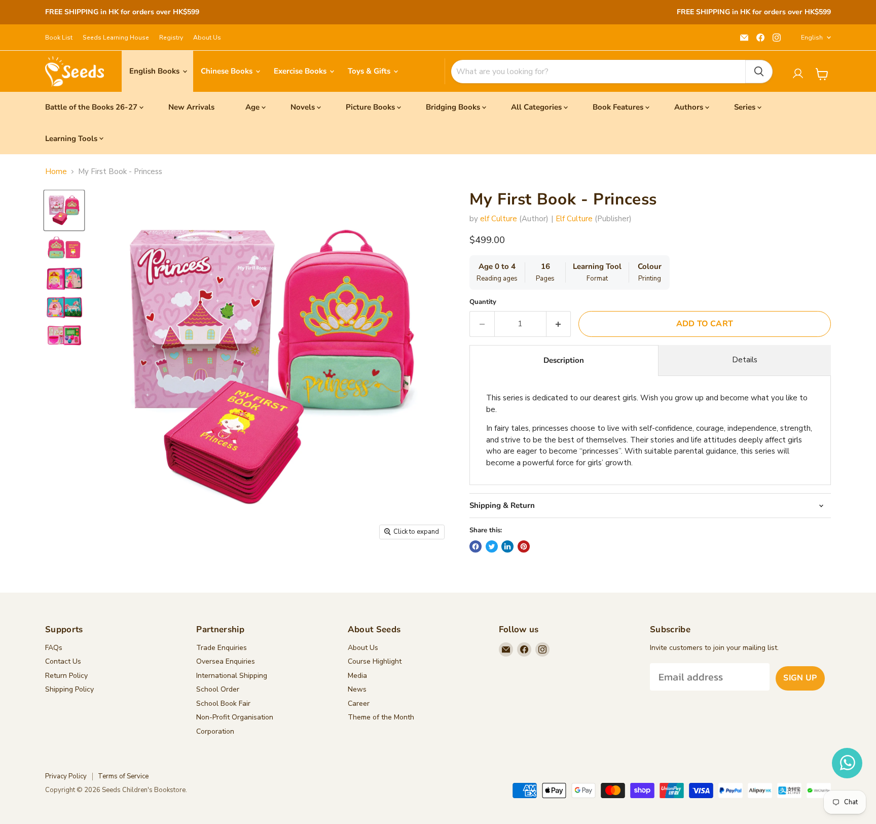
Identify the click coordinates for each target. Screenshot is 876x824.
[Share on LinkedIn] (507, 546)
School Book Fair (223, 703)
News (357, 689)
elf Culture (498, 219)
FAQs (53, 648)
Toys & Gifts (370, 71)
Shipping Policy (69, 689)
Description (563, 360)
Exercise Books (301, 71)
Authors (688, 107)
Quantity (482, 302)
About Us (207, 37)
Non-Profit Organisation (234, 717)
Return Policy (66, 675)
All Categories (536, 107)
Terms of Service (123, 776)
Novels (302, 107)
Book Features (618, 107)
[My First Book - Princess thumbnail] (64, 210)
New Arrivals (191, 107)
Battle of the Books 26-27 (91, 107)
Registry (171, 37)
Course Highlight (375, 661)
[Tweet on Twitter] (492, 546)
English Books (155, 71)
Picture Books (370, 107)
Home (56, 171)
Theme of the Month (381, 717)
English (812, 37)
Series (744, 107)
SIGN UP (800, 677)
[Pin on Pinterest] (524, 546)
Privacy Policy (66, 776)
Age (252, 107)
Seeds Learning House (116, 37)
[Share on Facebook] (475, 546)
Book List (58, 37)
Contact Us (63, 661)
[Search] (759, 71)
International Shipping (231, 675)
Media (357, 675)
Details (744, 360)
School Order (217, 689)
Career (359, 703)
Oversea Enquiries (225, 661)
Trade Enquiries (221, 648)
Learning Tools (71, 138)
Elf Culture (574, 219)
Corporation (215, 731)
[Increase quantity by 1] (558, 323)
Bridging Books (453, 107)
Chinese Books (227, 71)
